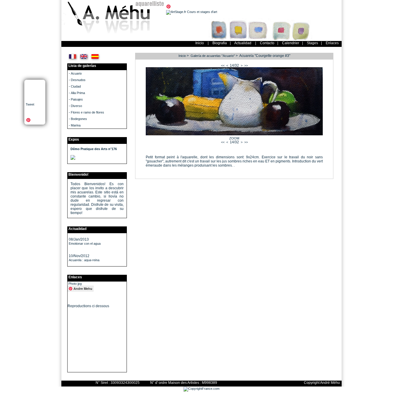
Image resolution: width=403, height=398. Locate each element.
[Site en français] (73, 60)
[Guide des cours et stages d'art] (191, 12)
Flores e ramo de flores (87, 112)
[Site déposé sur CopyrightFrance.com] (201, 388)
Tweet (30, 104)
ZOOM (234, 138)
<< (223, 65)
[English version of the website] (84, 60)
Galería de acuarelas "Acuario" (213, 55)
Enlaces (332, 43)
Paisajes (77, 99)
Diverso (76, 106)
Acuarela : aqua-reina (84, 260)
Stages (312, 43)
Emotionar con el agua (85, 243)
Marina (76, 125)
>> (246, 65)
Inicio (199, 43)
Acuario (76, 73)
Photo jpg (75, 283)
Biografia (219, 43)
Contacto (267, 43)
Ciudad (76, 86)
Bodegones (79, 119)
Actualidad (242, 43)
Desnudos (78, 80)
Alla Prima (78, 93)
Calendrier (290, 43)
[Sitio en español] (95, 60)
